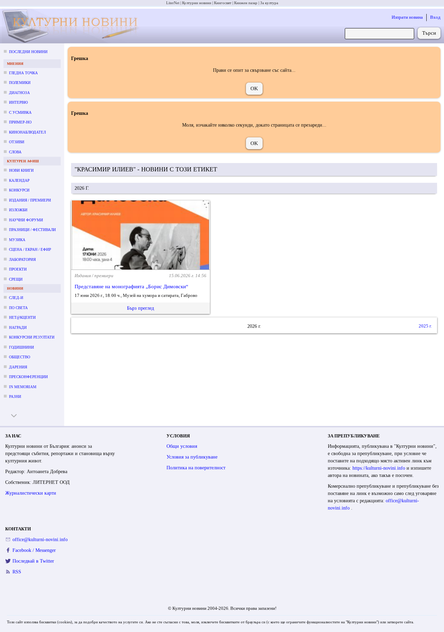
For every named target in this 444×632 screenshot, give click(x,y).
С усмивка (20, 112)
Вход (435, 17)
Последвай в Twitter (33, 561)
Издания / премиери (30, 200)
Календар (19, 180)
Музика (17, 240)
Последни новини (28, 52)
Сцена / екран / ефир (30, 249)
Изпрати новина (407, 17)
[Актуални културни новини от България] (72, 26)
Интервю (18, 102)
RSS (16, 571)
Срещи (16, 279)
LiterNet (172, 3)
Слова (15, 152)
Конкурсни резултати (31, 337)
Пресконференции (28, 377)
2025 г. (425, 325)
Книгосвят (222, 3)
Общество (19, 357)
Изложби (18, 210)
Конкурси (19, 190)
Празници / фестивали (32, 230)
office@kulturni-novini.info (40, 539)
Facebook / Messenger (34, 550)
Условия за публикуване (191, 457)
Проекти (18, 269)
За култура (269, 3)
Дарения (18, 367)
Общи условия (181, 446)
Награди (18, 327)
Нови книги (21, 170)
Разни (15, 396)
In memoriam (22, 387)
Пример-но (20, 122)
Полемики (20, 82)
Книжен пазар (245, 3)
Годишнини (21, 347)
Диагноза (19, 93)
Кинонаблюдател (27, 132)
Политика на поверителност (195, 467)
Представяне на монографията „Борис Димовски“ (131, 286)
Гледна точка (23, 73)
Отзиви (16, 142)
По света (18, 308)
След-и (16, 298)
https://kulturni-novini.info (379, 468)
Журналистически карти (30, 493)
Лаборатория (22, 259)
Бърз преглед (140, 308)
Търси (429, 33)
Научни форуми (26, 220)
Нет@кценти (22, 317)
